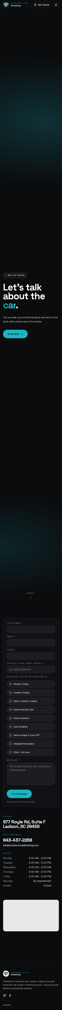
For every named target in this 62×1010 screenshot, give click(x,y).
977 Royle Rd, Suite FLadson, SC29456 (24, 824)
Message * (13, 760)
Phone (11, 650)
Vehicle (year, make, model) (25, 663)
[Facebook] (9, 995)
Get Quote (43, 4)
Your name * (15, 623)
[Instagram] (4, 995)
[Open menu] (56, 5)
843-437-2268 (17, 840)
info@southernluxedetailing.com (21, 845)
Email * (11, 636)
